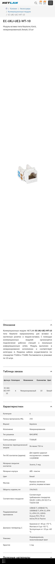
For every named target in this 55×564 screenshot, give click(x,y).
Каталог (13, 8)
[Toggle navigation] (50, 3)
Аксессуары (25, 8)
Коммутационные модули (19, 11)
